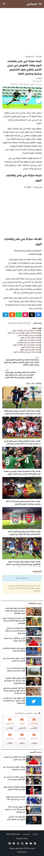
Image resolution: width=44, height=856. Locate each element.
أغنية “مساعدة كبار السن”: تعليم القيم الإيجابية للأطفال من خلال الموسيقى (14, 621)
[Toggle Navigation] (40, 4)
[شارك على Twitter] (31, 314)
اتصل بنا (35, 834)
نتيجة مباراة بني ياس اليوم (30, 349)
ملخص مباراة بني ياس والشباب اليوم (26, 345)
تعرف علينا (26, 834)
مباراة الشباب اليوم (33, 333)
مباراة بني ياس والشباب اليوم (29, 335)
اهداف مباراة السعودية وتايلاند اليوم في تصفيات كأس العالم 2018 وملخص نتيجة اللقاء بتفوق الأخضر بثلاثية (22, 474)
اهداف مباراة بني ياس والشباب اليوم (26, 330)
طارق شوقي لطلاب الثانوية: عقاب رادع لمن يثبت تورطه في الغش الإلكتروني (14, 680)
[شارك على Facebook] (38, 314)
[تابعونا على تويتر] (22, 843)
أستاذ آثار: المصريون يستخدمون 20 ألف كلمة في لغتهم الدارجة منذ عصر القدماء (14, 690)
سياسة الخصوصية (22, 838)
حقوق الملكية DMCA (13, 834)
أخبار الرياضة (30, 56)
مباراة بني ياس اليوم (15, 333)
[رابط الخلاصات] (26, 843)
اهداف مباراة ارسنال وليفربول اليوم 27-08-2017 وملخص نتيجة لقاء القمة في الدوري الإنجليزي (24, 534)
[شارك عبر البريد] (25, 314)
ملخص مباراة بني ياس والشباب (28, 342)
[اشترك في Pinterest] (13, 843)
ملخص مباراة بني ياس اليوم (29, 340)
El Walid (39, 78)
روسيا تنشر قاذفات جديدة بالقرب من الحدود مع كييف (16, 669)
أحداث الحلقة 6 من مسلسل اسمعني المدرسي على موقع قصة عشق (15, 631)
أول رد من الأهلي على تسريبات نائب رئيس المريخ (14, 639)
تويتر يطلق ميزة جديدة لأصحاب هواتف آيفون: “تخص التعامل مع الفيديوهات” (14, 700)
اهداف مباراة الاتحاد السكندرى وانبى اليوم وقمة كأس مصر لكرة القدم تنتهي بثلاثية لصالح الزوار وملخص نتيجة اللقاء (22, 413)
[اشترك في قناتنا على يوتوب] (30, 843)
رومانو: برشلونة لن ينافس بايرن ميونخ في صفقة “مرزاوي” (14, 788)
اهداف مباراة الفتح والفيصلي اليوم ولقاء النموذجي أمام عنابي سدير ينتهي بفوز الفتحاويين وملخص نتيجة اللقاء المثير (20, 374)
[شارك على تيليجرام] (5, 314)
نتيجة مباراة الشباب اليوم (30, 347)
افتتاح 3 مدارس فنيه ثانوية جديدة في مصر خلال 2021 (15, 798)
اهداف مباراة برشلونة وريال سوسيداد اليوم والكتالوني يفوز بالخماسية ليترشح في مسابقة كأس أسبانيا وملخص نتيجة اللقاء (23, 564)
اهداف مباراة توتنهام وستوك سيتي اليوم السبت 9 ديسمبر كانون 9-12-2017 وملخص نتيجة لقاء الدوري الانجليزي (22, 444)
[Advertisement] (22, 31)
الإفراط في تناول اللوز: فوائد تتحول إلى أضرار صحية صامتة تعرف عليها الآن (15, 611)
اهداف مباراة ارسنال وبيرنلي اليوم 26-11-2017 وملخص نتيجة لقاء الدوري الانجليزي (23, 502)
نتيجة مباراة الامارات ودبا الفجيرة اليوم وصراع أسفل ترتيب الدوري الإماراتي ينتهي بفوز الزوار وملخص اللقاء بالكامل (21, 361)
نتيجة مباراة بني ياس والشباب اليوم (26, 352)
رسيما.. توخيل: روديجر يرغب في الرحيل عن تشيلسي (14, 659)
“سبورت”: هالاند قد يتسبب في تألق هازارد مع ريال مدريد (14, 778)
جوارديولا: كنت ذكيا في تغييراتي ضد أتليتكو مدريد (16, 818)
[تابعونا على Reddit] (35, 843)
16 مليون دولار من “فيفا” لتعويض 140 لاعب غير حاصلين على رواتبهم (15, 809)
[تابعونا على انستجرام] (18, 843)
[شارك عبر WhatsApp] (18, 314)
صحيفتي (32, 4)
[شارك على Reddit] (12, 314)
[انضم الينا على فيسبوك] (9, 843)
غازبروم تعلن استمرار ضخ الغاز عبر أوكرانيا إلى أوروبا (14, 649)
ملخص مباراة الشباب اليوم (30, 337)
